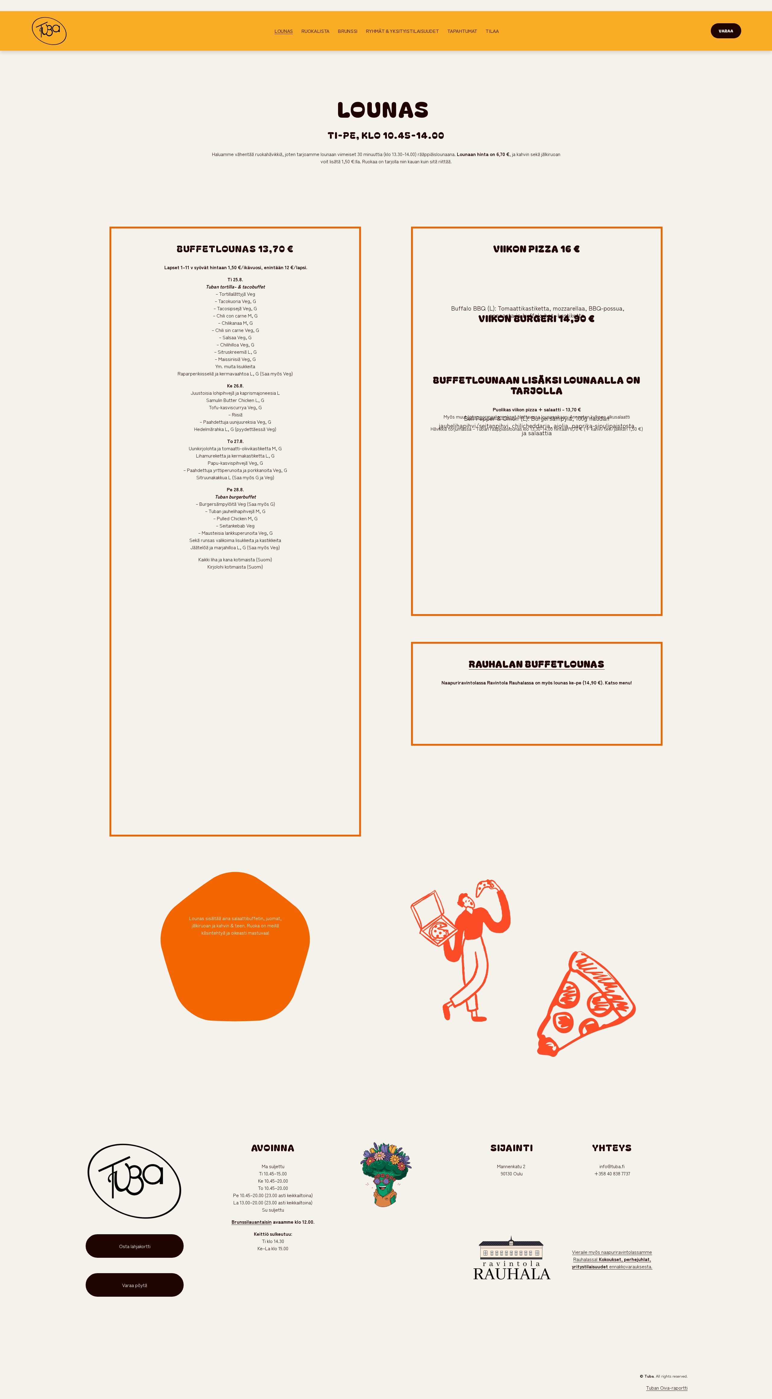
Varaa (726, 31)
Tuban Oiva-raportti (667, 1387)
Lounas (283, 30)
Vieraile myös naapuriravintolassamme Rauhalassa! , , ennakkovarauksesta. (612, 1259)
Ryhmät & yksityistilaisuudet (402, 30)
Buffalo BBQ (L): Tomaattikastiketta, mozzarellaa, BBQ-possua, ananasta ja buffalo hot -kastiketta (536, 312)
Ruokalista (315, 30)
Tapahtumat (462, 30)
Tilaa (492, 30)
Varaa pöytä (134, 1285)
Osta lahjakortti (134, 1246)
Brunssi (347, 30)
